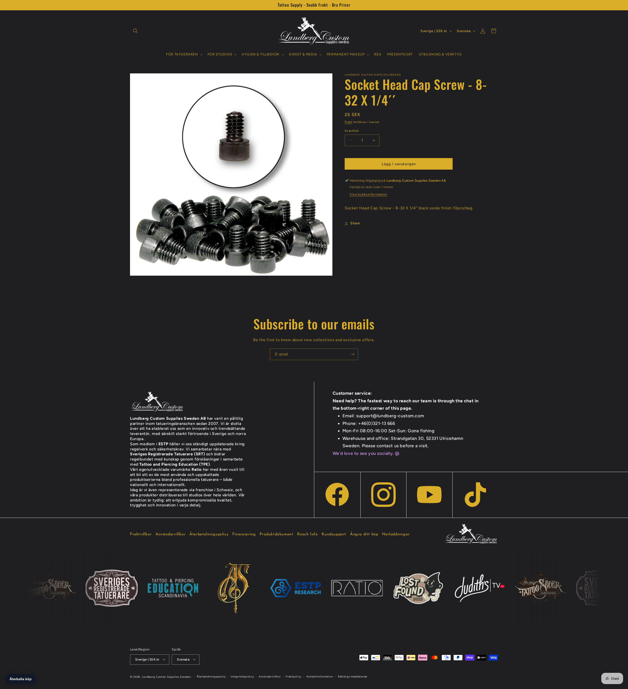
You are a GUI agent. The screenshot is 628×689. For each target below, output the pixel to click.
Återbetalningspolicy (208, 534)
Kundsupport (334, 534)
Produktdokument (276, 534)
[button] (135, 31)
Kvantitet (352, 131)
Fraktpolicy (293, 676)
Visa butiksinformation (368, 194)
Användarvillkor (170, 534)
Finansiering (244, 534)
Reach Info (307, 534)
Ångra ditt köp (364, 534)
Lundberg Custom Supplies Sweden (166, 676)
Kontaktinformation (319, 676)
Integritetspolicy (242, 676)
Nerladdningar (396, 534)
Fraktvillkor (141, 534)
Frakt (349, 122)
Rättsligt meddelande (352, 676)
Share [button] (355, 223)
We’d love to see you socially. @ (366, 453)
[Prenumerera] (352, 354)
